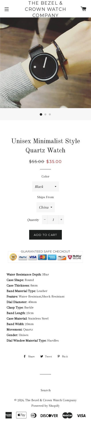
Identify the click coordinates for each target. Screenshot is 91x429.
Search (46, 390)
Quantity (33, 220)
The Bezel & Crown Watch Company (45, 9)
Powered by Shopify (45, 406)
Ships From (45, 197)
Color (45, 176)
